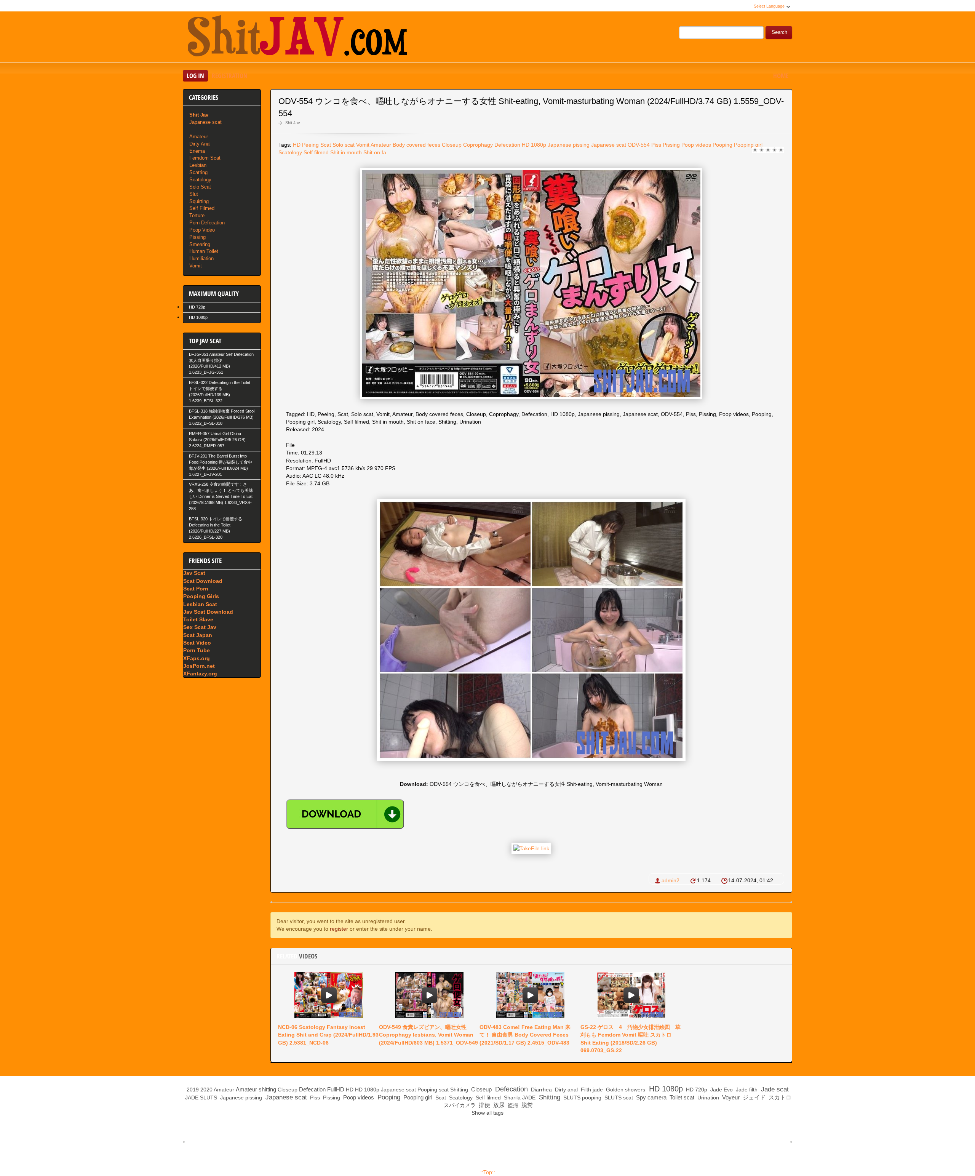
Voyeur (730, 1097)
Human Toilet (203, 251)
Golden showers (624, 1089)
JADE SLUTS (200, 1097)
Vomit (362, 145)
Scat (325, 145)
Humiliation (201, 258)
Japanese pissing (569, 145)
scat (444, 1089)
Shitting (459, 1089)
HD (296, 145)
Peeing (310, 145)
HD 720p (197, 307)
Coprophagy (478, 145)
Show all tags (487, 1113)
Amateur (381, 145)
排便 (483, 1105)
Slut (193, 194)
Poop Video (202, 230)
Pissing (671, 145)
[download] (345, 814)
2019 (193, 1089)
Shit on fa (374, 152)
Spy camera (651, 1097)
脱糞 (526, 1105)
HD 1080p (534, 145)
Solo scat (343, 145)
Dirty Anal (200, 144)
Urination (707, 1097)
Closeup (452, 145)
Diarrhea (540, 1089)
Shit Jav (292, 122)
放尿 (498, 1105)
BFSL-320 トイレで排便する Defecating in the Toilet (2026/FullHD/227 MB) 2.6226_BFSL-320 (215, 528)
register (339, 929)
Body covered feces (416, 145)
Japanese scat (608, 145)
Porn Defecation (207, 223)
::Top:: (487, 1172)
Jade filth (746, 1089)
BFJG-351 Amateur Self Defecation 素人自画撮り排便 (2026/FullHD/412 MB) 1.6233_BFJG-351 (221, 363)
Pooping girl (748, 145)
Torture (197, 215)
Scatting (198, 172)
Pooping (722, 145)
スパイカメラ (459, 1105)
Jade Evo (721, 1089)
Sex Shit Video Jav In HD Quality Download (297, 38)
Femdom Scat (205, 158)
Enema (197, 151)
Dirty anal (565, 1089)
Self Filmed (201, 208)
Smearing (199, 244)
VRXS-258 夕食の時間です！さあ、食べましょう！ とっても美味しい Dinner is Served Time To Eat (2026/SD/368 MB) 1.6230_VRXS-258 (221, 496)
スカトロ (779, 1097)
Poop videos (696, 145)
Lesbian (197, 165)
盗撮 (512, 1105)
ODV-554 (639, 145)
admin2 (670, 880)
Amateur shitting (256, 1089)
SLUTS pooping (581, 1097)
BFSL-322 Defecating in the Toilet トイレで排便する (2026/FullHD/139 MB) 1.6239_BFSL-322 (219, 391)
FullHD (335, 1089)
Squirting (199, 201)
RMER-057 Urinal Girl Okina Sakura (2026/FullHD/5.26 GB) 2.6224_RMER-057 (217, 439)
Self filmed (316, 152)
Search (779, 32)
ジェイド (753, 1097)
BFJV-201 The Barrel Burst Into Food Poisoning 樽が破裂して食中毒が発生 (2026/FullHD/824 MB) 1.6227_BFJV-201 (220, 465)
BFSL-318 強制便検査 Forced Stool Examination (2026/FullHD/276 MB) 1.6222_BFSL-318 (221, 417)
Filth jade (591, 1089)
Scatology (290, 152)
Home (780, 75)
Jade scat (774, 1089)
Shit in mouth (346, 152)
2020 (206, 1089)
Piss (656, 145)
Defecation (507, 145)
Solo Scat (200, 187)
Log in (195, 75)
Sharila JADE (518, 1097)
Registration (230, 75)
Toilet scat (681, 1097)
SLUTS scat (618, 1097)
